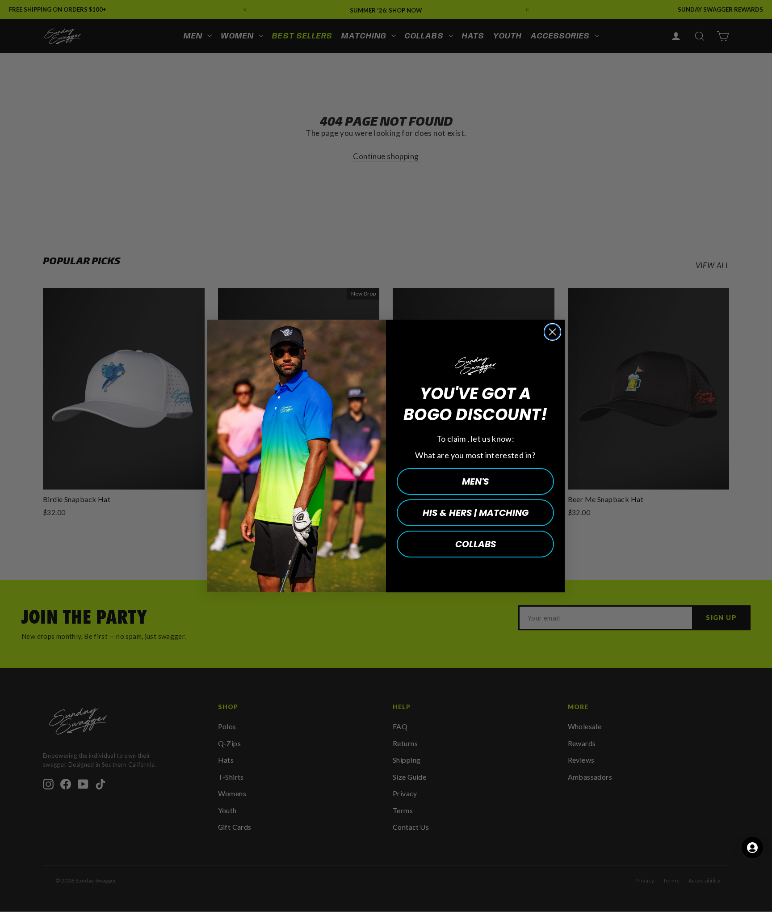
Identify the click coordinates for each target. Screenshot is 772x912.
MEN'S (475, 481)
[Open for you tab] (752, 847)
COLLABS (475, 544)
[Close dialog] (552, 332)
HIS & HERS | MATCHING (476, 513)
